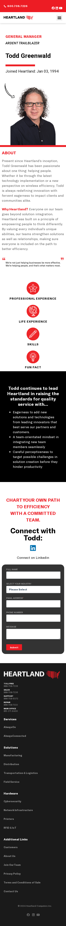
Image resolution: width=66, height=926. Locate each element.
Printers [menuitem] (9, 818)
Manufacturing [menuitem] (13, 755)
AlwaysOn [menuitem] (10, 727)
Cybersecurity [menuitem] (12, 801)
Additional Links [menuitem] (16, 839)
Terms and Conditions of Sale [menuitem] (22, 882)
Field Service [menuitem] (11, 781)
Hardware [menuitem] (11, 793)
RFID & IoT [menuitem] (10, 827)
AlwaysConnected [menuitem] (15, 735)
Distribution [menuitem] (11, 764)
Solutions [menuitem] (11, 747)
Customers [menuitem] (11, 847)
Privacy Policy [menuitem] (12, 873)
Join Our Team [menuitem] (12, 864)
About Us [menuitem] (9, 856)
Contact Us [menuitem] (11, 891)
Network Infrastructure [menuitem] (18, 810)
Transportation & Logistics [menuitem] (21, 773)
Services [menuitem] (10, 719)
